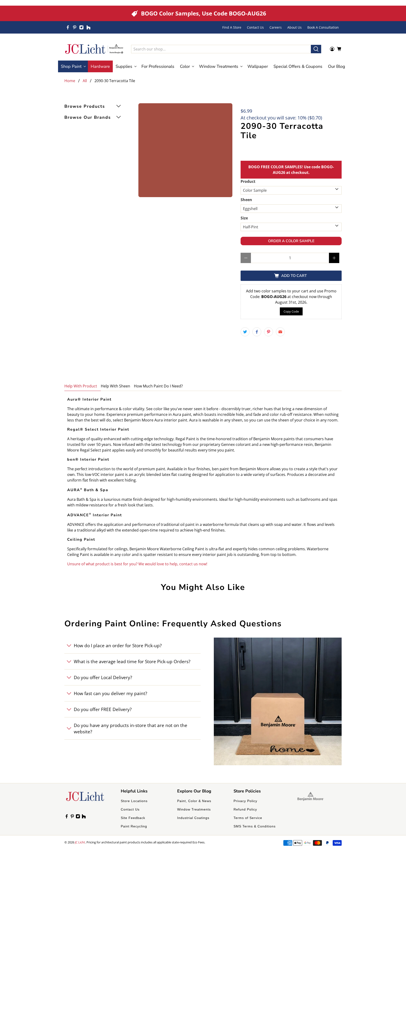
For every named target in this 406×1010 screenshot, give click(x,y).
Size (244, 218)
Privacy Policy (245, 801)
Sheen (246, 199)
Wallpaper (257, 66)
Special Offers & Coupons (297, 66)
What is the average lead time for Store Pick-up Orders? (132, 661)
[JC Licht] (94, 49)
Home (69, 81)
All (85, 81)
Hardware (100, 66)
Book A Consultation (323, 27)
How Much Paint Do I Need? (158, 386)
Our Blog (336, 66)
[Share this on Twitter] (245, 331)
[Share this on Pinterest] (268, 331)
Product (248, 181)
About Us (294, 27)
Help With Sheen (115, 386)
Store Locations (134, 801)
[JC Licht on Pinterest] (74, 27)
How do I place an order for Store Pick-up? (118, 645)
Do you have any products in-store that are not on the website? (130, 728)
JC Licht (80, 842)
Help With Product (80, 386)
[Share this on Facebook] (256, 331)
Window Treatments (194, 809)
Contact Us (255, 27)
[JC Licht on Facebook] (68, 27)
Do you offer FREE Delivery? (103, 709)
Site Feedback (133, 818)
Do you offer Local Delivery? (103, 677)
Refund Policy (245, 809)
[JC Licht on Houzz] (88, 27)
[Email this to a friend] (280, 331)
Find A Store (231, 27)
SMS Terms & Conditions (255, 826)
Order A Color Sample (291, 241)
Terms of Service (248, 818)
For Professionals (157, 66)
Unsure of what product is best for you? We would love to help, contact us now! (137, 563)
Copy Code (291, 311)
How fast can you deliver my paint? (110, 693)
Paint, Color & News (194, 801)
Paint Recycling (134, 826)
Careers (275, 27)
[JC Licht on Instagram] (81, 27)
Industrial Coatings (193, 818)
